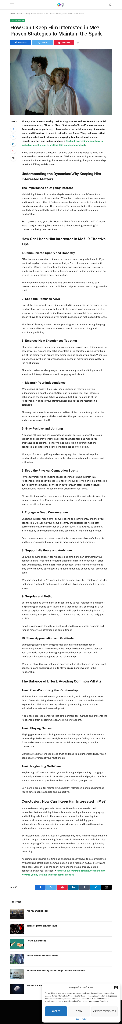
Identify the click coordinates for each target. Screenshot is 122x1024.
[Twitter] (13, 136)
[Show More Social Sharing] (78, 42)
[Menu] (12, 4)
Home (12, 14)
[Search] (110, 4)
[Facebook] (13, 129)
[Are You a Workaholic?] (17, 914)
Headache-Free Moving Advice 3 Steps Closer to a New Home (56, 970)
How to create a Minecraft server (42, 955)
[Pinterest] (13, 151)
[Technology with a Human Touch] (17, 929)
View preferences (104, 1011)
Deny (79, 1011)
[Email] (13, 158)
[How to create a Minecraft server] (17, 959)
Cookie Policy (81, 1019)
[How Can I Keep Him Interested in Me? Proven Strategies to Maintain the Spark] (61, 82)
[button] (116, 987)
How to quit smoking (36, 941)
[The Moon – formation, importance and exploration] (17, 989)
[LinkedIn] (13, 143)
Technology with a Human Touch (42, 926)
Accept (56, 1011)
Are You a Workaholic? (37, 911)
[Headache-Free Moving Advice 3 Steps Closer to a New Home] (17, 974)
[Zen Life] (61, 5)
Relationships (18, 20)
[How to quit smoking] (17, 944)
